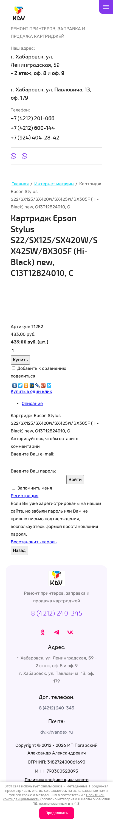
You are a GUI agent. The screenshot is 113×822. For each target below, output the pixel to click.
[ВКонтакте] (15, 384)
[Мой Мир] (32, 384)
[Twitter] (20, 384)
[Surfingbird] (49, 384)
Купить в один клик (31, 391)
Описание (32, 403)
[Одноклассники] (26, 384)
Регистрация (24, 495)
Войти (75, 479)
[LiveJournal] (38, 384)
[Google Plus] (43, 384)
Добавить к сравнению (41, 368)
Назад (19, 550)
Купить (20, 359)
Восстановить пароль (33, 541)
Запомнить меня (34, 488)
